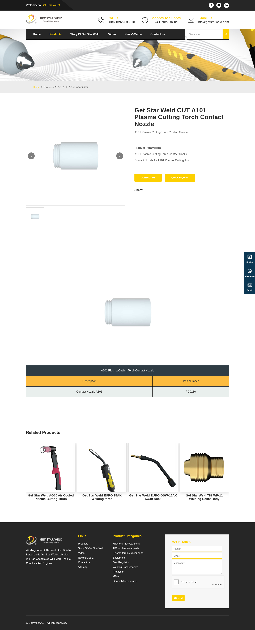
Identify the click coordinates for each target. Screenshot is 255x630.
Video (112, 34)
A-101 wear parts (78, 86)
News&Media (133, 34)
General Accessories (125, 581)
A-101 (61, 87)
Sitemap (82, 567)
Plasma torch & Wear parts (128, 553)
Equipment (119, 557)
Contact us (157, 34)
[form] (197, 574)
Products (55, 34)
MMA (116, 576)
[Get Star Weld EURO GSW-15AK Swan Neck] (153, 467)
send (180, 598)
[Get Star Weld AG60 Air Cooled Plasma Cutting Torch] (50, 467)
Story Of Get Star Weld (85, 34)
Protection (118, 571)
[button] (119, 155)
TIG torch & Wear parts (126, 548)
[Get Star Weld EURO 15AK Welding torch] (102, 467)
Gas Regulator (121, 562)
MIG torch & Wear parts (126, 543)
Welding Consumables (125, 567)
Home (37, 34)
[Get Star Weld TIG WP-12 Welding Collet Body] (204, 467)
